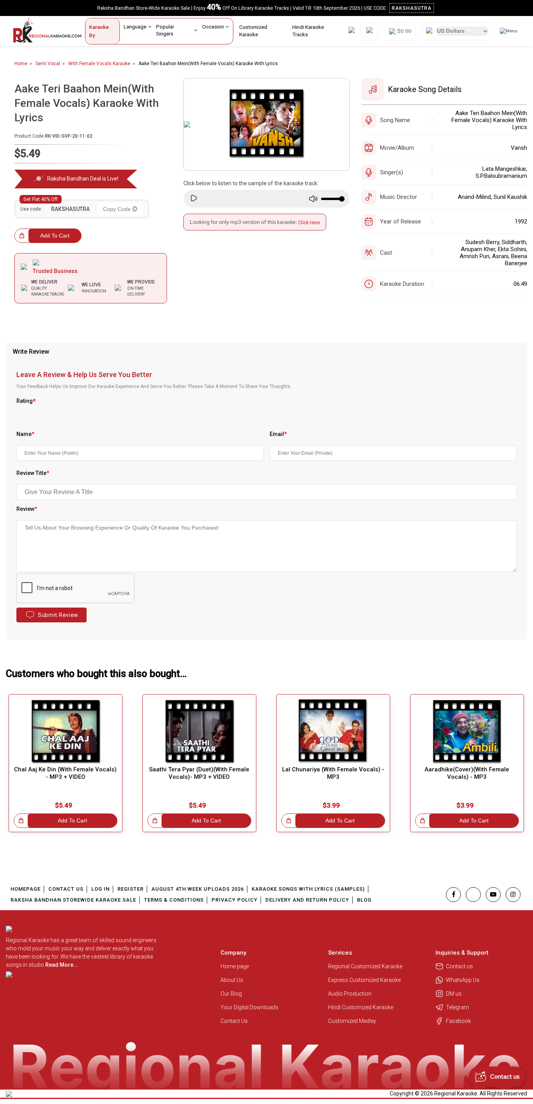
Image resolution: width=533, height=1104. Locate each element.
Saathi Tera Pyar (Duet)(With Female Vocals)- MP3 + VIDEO (199, 773)
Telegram (457, 1007)
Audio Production (349, 994)
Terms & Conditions (174, 900)
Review (26, 509)
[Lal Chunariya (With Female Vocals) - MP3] (333, 731)
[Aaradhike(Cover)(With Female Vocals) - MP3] (467, 731)
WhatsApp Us (463, 980)
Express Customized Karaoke (365, 980)
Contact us (459, 966)
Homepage (26, 889)
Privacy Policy (234, 900)
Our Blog (231, 994)
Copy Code (117, 209)
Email (278, 434)
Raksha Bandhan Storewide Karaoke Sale (73, 900)
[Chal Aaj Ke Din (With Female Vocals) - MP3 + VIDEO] (65, 731)
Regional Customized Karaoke (365, 966)
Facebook (458, 1021)
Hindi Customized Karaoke (361, 1007)
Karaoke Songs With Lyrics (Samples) (308, 889)
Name (25, 434)
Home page (234, 966)
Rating (26, 401)
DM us (454, 994)
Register (130, 889)
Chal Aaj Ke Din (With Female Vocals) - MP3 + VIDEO (65, 773)
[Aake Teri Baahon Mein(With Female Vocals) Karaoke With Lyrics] (266, 124)
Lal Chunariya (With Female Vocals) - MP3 (333, 773)
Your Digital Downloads (249, 1007)
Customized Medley (352, 1021)
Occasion (213, 26)
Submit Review (58, 615)
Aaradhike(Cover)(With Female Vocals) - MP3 (467, 773)
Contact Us (66, 889)
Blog (364, 900)
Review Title (32, 473)
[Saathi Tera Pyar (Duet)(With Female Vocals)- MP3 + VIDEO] (199, 731)
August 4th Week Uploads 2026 (197, 889)
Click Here (309, 222)
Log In (100, 889)
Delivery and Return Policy (307, 900)
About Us (231, 980)
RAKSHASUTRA (412, 8)
